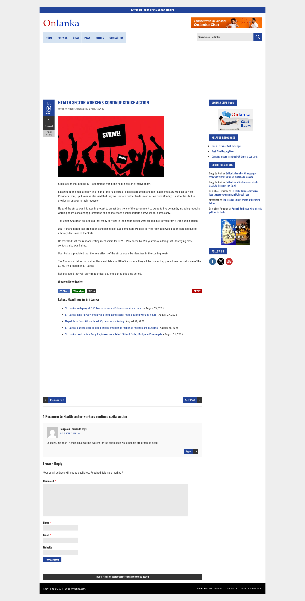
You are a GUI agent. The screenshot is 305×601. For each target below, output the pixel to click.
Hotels (99, 38)
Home (49, 38)
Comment (49, 126)
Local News (49, 133)
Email (47, 535)
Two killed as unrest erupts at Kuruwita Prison (234, 201)
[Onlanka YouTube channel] (229, 260)
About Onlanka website (209, 588)
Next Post (190, 400)
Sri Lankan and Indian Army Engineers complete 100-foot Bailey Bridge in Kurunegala (113, 334)
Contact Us (231, 588)
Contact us (116, 38)
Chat (76, 38)
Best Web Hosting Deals (223, 151)
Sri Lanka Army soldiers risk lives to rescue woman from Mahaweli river (233, 192)
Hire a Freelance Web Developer (226, 146)
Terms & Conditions (251, 588)
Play (87, 38)
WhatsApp (78, 291)
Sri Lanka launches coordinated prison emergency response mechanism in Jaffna (111, 327)
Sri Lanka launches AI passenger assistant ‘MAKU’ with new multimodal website (232, 175)
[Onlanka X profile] (220, 260)
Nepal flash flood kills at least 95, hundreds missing (94, 321)
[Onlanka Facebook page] (212, 260)
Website (47, 547)
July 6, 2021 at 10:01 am (70, 433)
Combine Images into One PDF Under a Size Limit (235, 156)
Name (47, 522)
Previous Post (57, 400)
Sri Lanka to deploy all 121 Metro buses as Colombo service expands (104, 308)
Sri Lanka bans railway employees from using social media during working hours (110, 314)
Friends (62, 38)
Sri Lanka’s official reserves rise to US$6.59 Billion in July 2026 (233, 183)
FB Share (64, 291)
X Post (91, 291)
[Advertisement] (152, 71)
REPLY (197, 291)
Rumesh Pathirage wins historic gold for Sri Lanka (235, 210)
